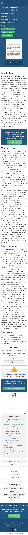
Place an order (14, 515)
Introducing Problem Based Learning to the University (14, 420)
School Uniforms (14, 474)
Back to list (14, 63)
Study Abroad (14, 468)
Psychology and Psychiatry (10, 494)
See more (14, 481)
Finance (10, 497)
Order (6, 523)
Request (14, 408)
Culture (17, 491)
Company (6, 488)
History (21, 488)
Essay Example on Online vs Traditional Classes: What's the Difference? (13, 446)
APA (3, 350)
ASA (21, 350)
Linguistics (14, 471)
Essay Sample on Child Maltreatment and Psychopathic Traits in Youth (13, 428)
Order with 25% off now (14, 388)
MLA (6, 350)
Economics (17, 497)
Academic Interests (14, 477)
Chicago (17, 350)
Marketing (21, 494)
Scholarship (14, 465)
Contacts (8, 525)
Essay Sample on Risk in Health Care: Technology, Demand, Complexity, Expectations (13, 433)
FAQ (14, 525)
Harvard (11, 350)
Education (11, 491)
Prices (12, 523)
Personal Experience (8, 29)
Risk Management (7, 35)
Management (14, 488)
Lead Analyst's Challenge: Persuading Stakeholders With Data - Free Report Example (13, 452)
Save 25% (14, 142)
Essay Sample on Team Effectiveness (13, 424)
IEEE (25, 350)
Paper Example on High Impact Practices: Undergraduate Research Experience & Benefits (13, 440)
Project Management (8, 32)
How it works (20, 523)
